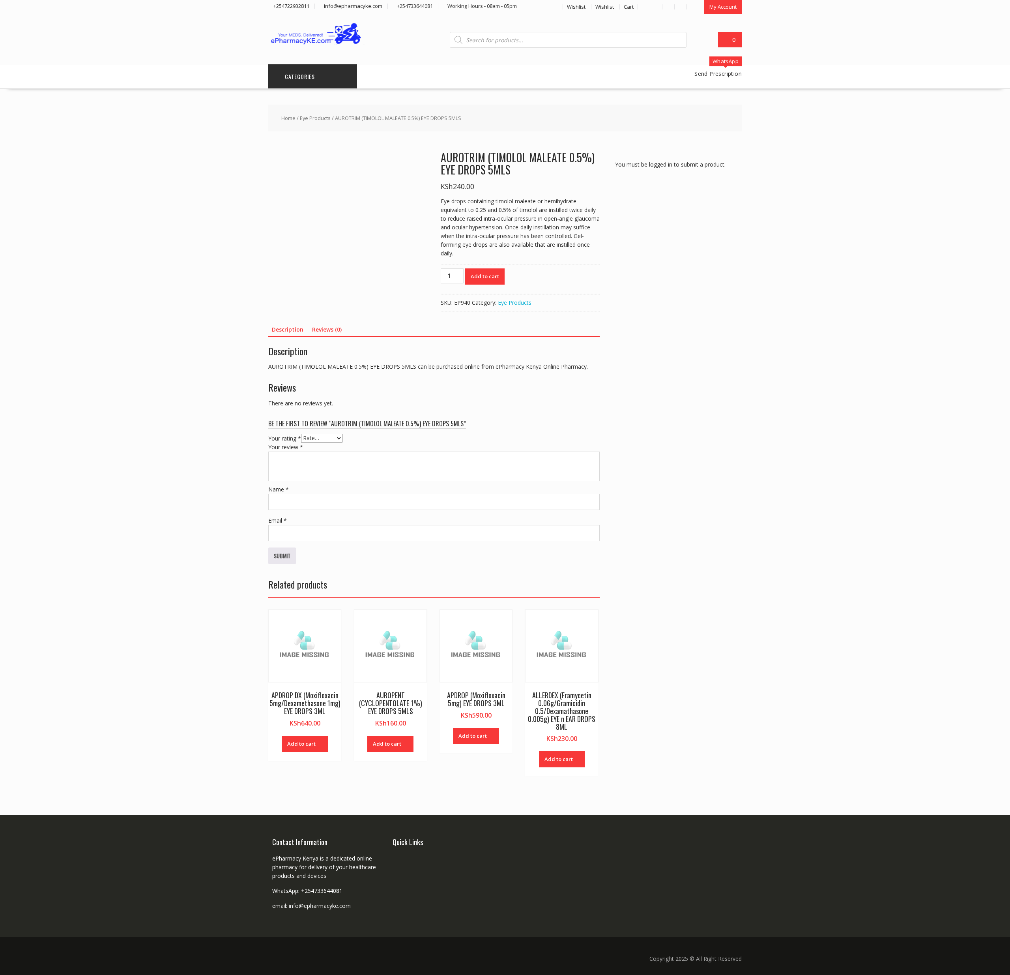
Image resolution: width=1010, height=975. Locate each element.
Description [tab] (287, 329)
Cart (629, 6)
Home (288, 118)
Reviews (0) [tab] (327, 329)
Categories (300, 76)
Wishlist (576, 6)
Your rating (284, 438)
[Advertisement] (674, 324)
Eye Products (315, 118)
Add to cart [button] (301, 743)
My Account (723, 6)
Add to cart (485, 276)
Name (278, 489)
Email (277, 520)
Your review (285, 447)
